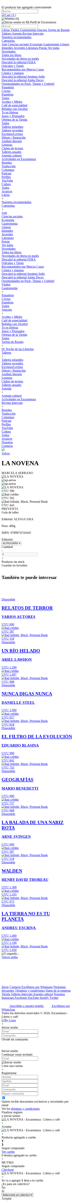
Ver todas (53, 48)
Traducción (9, 166)
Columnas (8, 169)
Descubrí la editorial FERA (19, 62)
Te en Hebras (10, 112)
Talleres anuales (11, 152)
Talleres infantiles (12, 126)
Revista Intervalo (33, 33)
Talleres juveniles (12, 130)
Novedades (9, 51)
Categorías (8, 40)
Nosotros (7, 442)
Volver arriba (10, 957)
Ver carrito (8, 1151)
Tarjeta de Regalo (59, 30)
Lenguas (7, 144)
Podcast (6, 173)
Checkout (8, 1169)
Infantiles (8, 48)
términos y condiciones (25, 1108)
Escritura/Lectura (12, 134)
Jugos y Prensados (13, 116)
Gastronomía (28, 30)
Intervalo (27, 994)
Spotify (45, 997)
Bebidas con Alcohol (15, 109)
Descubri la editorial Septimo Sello (23, 76)
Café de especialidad (14, 105)
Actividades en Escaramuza (19, 159)
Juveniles (20, 48)
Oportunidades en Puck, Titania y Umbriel (28, 83)
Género (64, 44)
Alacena (42, 30)
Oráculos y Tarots (13, 66)
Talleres (7, 33)
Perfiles (6, 177)
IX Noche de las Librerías (18, 349)
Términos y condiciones (30, 990)
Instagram (8, 997)
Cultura (6, 184)
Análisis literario (12, 141)
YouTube (7, 180)
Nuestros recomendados (16, 37)
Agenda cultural (12, 155)
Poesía (43, 48)
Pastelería (7, 94)
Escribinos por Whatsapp (37, 987)
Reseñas (7, 162)
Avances (7, 191)
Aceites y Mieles (12, 101)
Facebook (21, 997)
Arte (5, 44)
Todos (5, 98)
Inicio (5, 987)
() (13, 15)
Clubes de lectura (12, 148)
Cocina (6, 91)
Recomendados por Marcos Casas (23, 69)
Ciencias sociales (19, 44)
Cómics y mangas (13, 73)
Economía (36, 44)
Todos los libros (11, 55)
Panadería (8, 87)
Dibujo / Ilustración (14, 137)
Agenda (17, 33)
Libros (6, 30)
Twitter (54, 997)
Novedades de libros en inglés (20, 58)
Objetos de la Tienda (14, 119)
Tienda (6, 994)
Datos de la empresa (58, 990)
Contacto (7, 446)
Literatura (32, 48)
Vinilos (15, 30)
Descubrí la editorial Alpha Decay (23, 80)
